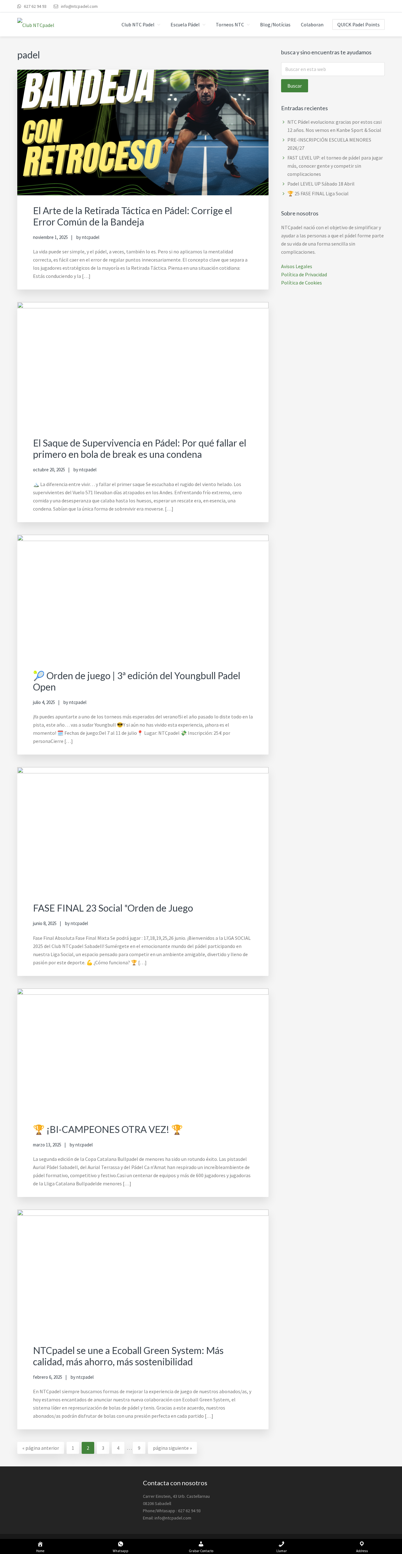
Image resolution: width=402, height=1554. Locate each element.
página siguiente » (172, 1449)
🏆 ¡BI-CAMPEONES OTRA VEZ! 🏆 (108, 1129)
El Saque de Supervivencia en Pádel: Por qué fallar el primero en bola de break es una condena (139, 448)
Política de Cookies (301, 282)
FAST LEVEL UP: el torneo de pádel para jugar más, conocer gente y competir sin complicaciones (335, 165)
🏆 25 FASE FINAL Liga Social (318, 193)
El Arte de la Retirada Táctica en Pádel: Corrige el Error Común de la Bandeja (132, 216)
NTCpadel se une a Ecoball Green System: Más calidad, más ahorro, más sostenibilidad (128, 1356)
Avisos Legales (296, 266)
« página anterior (40, 1449)
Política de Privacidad (304, 274)
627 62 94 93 (34, 6)
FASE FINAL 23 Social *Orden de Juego (113, 907)
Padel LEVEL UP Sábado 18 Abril (321, 184)
